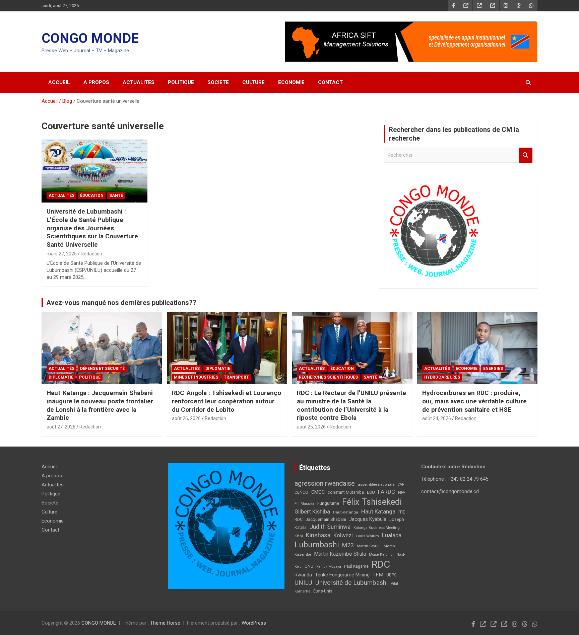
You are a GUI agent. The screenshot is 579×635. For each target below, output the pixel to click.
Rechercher (525, 155)
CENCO (301, 492)
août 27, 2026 (61, 426)
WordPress (254, 623)
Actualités (138, 82)
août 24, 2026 (436, 418)
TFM (378, 575)
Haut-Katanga (345, 512)
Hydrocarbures (442, 377)
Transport (236, 377)
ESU (371, 492)
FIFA (401, 492)
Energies (493, 368)
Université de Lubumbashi (351, 582)
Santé (116, 195)
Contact (330, 82)
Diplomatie (61, 377)
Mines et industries (196, 377)
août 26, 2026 (186, 418)
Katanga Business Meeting (376, 528)
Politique (181, 82)
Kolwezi (343, 535)
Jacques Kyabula (367, 519)
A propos (96, 82)
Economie (291, 82)
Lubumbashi (317, 544)
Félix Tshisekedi (372, 502)
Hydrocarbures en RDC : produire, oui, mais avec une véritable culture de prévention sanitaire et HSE (474, 401)
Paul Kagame (356, 566)
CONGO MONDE (90, 38)
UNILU (303, 582)
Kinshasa (318, 535)
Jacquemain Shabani (326, 519)
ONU (309, 566)
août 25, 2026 (311, 426)
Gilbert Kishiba (312, 511)
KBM (299, 536)
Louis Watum (367, 536)
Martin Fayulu (369, 546)
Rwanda (303, 574)
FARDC (386, 491)
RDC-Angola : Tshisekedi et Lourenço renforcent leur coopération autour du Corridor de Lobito (226, 401)
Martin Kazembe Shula (340, 554)
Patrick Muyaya (328, 566)
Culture (253, 82)
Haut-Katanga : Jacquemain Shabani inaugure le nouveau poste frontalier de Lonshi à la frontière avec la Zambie (100, 405)
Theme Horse (165, 623)
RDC (381, 564)
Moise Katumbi (381, 554)
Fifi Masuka (304, 503)
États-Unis (322, 591)
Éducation (92, 195)
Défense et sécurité (102, 368)
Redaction (91, 253)
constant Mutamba (346, 492)
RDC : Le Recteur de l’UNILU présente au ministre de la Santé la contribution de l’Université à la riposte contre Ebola (351, 405)
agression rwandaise (325, 483)
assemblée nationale (376, 484)
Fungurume (328, 503)
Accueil (59, 82)
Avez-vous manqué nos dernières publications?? (121, 303)
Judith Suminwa (330, 527)
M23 (348, 545)
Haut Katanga (378, 511)
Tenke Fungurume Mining (342, 575)
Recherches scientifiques (328, 377)
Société (218, 82)
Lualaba (391, 535)
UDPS (391, 575)
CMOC (318, 492)
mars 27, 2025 (62, 253)
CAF (400, 484)
